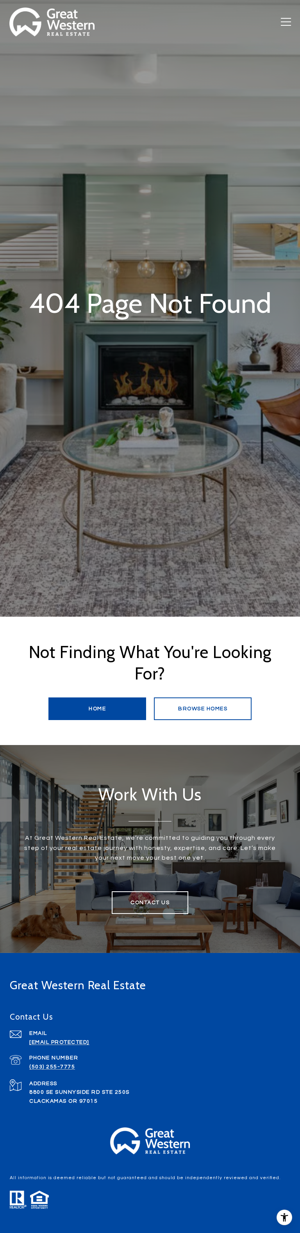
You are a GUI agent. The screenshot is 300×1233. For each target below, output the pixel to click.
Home (97, 708)
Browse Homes (202, 708)
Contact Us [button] (150, 902)
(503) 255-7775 (52, 1067)
